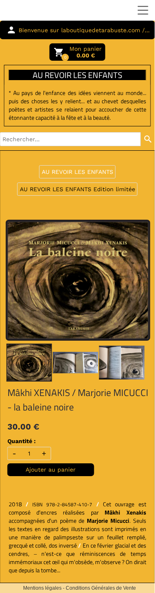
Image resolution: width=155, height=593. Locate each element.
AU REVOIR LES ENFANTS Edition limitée (77, 189)
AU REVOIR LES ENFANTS (77, 171)
